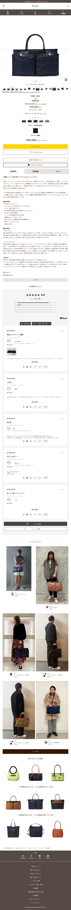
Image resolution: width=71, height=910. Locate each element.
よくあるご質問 (35, 881)
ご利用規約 (36, 895)
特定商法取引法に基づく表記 (35, 892)
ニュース (49, 13)
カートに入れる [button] (35, 146)
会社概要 (35, 888)
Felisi (35, 98)
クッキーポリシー (35, 902)
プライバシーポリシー (35, 899)
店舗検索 (63, 13)
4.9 (43, 295)
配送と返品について (8, 275)
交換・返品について (35, 877)
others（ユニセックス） (21, 848)
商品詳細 (36, 171)
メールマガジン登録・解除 (35, 884)
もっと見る (35, 751)
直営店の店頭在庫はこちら (35, 160)
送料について (6, 272)
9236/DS (48, 848)
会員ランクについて (35, 873)
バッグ (34, 848)
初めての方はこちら (35, 870)
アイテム (22, 13)
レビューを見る (42, 104)
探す (35, 13)
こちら (44, 113)
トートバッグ (41, 848)
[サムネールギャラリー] (66, 81)
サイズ (58, 171)
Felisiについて (35, 866)
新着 (8, 13)
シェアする (35, 280)
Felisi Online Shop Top (8, 848)
